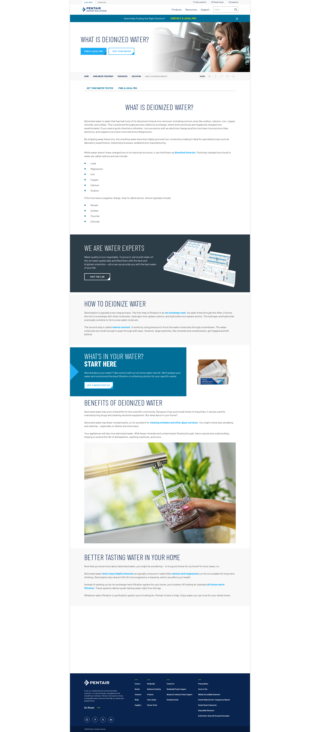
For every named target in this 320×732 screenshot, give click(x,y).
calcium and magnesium (185, 573)
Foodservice (102, 2)
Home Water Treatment (103, 76)
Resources (191, 9)
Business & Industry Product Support (179, 694)
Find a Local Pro (200, 2)
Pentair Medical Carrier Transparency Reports (214, 699)
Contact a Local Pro (183, 18)
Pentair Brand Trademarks (207, 705)
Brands (137, 689)
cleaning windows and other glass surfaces (174, 422)
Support (205, 9)
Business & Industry (154, 689)
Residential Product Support (176, 689)
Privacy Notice (203, 683)
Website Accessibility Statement (209, 694)
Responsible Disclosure (206, 710)
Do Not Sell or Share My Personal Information (213, 716)
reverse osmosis (121, 327)
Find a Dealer (151, 699)
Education (136, 76)
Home (86, 76)
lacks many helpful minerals (117, 573)
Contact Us (234, 2)
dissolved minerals (185, 152)
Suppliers (138, 705)
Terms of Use (202, 689)
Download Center (173, 699)
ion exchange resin (175, 312)
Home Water (88, 2)
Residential (151, 683)
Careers (137, 683)
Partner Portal (218, 2)
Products (177, 9)
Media (137, 699)
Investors (138, 694)
